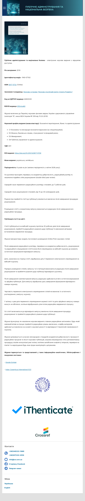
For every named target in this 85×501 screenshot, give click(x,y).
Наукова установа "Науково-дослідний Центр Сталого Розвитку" (48, 92)
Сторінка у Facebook (17, 464)
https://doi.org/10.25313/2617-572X (28, 153)
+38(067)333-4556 (16, 455)
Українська (8, 484)
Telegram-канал (15, 468)
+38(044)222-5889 (16, 451)
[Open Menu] (4, 8)
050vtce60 (21, 106)
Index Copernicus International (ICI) (18, 369)
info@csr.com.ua (15, 459)
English (7, 488)
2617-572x (13, 85)
